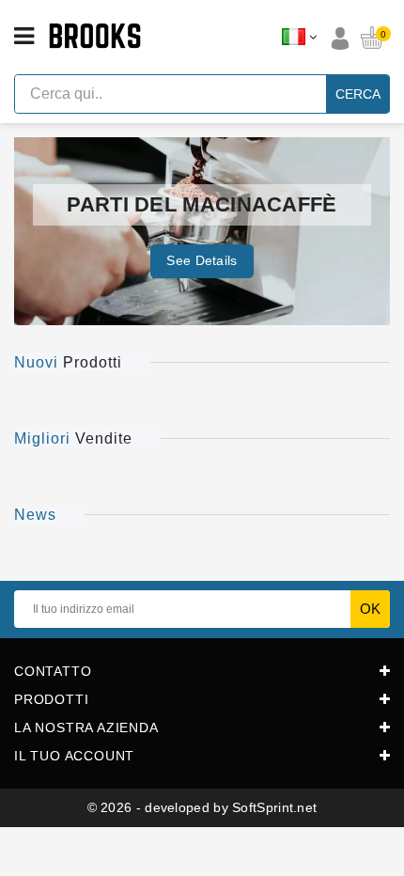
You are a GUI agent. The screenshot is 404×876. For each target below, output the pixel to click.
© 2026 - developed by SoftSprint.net (202, 807)
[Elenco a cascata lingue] (299, 37)
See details (201, 260)
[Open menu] (24, 36)
